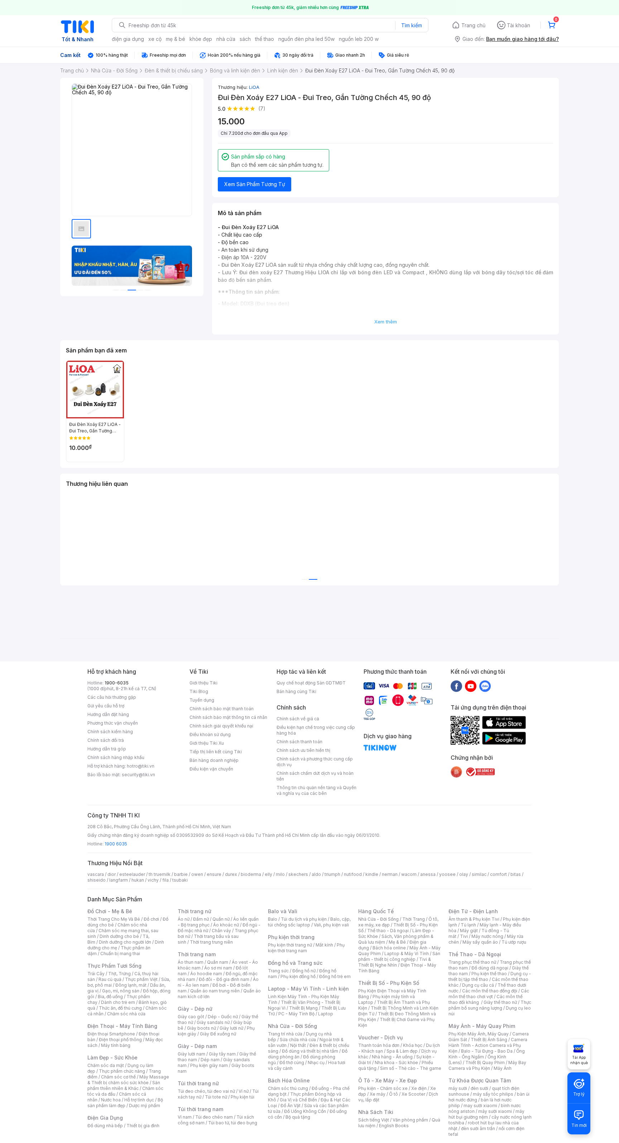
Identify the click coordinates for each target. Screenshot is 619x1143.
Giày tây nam (222, 1054)
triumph (332, 874)
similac (479, 874)
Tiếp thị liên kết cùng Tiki (215, 751)
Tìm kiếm (411, 25)
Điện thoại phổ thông (120, 1039)
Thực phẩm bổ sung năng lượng (489, 1005)
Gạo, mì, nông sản (120, 990)
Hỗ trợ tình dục (139, 1099)
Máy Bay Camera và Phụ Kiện (487, 1065)
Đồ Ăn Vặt (290, 1105)
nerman (390, 874)
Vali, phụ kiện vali (331, 925)
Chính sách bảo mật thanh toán (221, 708)
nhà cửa (225, 39)
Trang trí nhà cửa (285, 1034)
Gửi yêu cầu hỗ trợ (105, 705)
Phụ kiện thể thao (489, 973)
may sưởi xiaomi (480, 1105)
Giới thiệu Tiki (203, 683)
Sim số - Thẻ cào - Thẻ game (410, 1068)
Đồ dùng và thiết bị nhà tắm (310, 1051)
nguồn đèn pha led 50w (306, 39)
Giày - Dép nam (197, 1046)
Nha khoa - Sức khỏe (396, 1062)
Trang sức (278, 970)
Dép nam (210, 1059)
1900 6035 (116, 843)
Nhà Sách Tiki (375, 1112)
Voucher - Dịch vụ (380, 1037)
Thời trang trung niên (211, 942)
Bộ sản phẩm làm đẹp (125, 1102)
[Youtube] (470, 686)
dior (111, 874)
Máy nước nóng (487, 936)
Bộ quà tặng (297, 1117)
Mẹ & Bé (397, 942)
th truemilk (160, 874)
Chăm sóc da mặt (105, 1065)
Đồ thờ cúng (291, 1062)
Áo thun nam (190, 962)
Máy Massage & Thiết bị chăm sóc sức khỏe (128, 1079)
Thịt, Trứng (119, 973)
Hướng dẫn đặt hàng (108, 714)
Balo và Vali (282, 911)
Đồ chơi (151, 919)
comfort (498, 874)
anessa (428, 874)
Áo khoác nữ (226, 925)
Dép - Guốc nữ (223, 1016)
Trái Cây (96, 973)
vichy (153, 880)
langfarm (118, 880)
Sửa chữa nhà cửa (298, 1039)
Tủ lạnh (468, 925)
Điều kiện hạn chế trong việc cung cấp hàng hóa (316, 730)
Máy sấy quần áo (480, 942)
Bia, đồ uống (110, 996)
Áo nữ (183, 919)
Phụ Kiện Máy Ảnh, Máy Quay (478, 1034)
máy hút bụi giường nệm (486, 1114)
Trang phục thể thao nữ (472, 962)
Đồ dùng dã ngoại (489, 968)
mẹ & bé (175, 39)
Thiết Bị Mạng (303, 1008)
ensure (214, 874)
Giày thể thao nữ (500, 1002)
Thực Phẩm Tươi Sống (114, 966)
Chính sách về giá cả (298, 718)
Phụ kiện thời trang (291, 937)
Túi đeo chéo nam (214, 1117)
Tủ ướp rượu (514, 942)
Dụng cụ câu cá (478, 985)
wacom (409, 874)
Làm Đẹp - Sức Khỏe (112, 1057)
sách (245, 39)
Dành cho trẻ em (118, 1002)
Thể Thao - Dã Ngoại (474, 954)
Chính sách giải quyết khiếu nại (221, 726)
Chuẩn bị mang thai (120, 953)
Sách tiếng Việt (373, 1120)
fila (165, 880)
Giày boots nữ (201, 1028)
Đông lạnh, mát (131, 985)
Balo (272, 919)
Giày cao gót (191, 1016)
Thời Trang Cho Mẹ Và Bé (113, 919)
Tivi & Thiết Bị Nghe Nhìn (394, 962)
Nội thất (298, 1045)
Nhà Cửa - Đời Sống (292, 1026)
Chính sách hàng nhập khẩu (115, 757)
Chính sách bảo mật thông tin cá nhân (228, 717)
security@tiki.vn (138, 774)
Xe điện (419, 1088)
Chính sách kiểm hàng (110, 731)
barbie (181, 874)
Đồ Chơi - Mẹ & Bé (109, 911)
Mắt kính (324, 945)
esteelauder (132, 874)
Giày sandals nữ (213, 1022)
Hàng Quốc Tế (376, 911)
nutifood (353, 874)
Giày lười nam (191, 1054)
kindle (371, 874)
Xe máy (377, 1094)
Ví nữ (244, 1091)
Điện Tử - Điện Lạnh (473, 911)
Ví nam (185, 1117)
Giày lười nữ (231, 1028)
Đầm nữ (201, 919)
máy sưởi (457, 1088)
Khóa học (412, 1045)
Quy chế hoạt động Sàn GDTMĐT (311, 683)
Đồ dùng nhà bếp (105, 1125)
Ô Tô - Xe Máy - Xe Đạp (387, 1080)
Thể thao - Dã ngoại (388, 930)
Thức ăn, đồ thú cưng (120, 1008)
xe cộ (155, 39)
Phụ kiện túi (242, 1097)
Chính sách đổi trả (105, 740)
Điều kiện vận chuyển (211, 769)
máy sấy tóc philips (493, 1094)
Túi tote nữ (216, 1097)
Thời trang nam (197, 954)
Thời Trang (413, 919)
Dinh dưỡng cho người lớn (125, 942)
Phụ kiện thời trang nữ (290, 945)
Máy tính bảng (115, 1045)
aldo (316, 874)
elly (268, 874)
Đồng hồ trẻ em (335, 976)
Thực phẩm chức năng (122, 1071)
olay (463, 874)
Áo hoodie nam (206, 973)
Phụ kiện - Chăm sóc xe (383, 1088)
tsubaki (180, 880)
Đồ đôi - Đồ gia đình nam (224, 979)
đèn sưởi (479, 1088)
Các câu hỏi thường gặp (111, 697)
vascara (95, 874)
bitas (515, 874)
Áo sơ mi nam (218, 968)
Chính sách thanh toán (299, 741)
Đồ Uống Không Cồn (305, 1111)
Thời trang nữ (194, 911)
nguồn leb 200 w (359, 39)
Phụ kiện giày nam (209, 1065)
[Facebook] (456, 686)
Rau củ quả (110, 979)
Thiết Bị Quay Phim (485, 1062)
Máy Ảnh (503, 1068)
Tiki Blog (198, 691)
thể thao (264, 39)
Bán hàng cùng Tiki (296, 691)
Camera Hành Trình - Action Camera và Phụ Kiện (487, 1045)
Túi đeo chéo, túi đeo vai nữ (206, 1091)
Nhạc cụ (316, 1062)
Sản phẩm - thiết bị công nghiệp (399, 956)
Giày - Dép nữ (195, 1009)
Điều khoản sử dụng (210, 734)
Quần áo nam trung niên (215, 990)
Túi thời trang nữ (198, 1083)
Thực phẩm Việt (141, 979)
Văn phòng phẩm (410, 1120)
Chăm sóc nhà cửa (126, 1013)
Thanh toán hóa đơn (378, 1045)
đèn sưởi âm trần (478, 1128)
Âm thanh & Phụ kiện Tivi (473, 919)
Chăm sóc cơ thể (118, 1077)
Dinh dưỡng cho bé (119, 936)
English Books (394, 1125)
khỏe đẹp (200, 39)
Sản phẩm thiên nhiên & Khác (123, 1085)
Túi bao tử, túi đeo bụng (232, 1122)
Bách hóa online (389, 947)
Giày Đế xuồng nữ (218, 1034)
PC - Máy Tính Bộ (296, 1013)
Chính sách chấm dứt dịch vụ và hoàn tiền (315, 776)
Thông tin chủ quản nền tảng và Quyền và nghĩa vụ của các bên (316, 790)
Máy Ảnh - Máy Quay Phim (481, 1026)
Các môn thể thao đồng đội (489, 990)
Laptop (325, 1013)
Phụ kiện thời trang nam (306, 947)
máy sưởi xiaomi (495, 1111)
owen (197, 874)
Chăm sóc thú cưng (288, 1088)
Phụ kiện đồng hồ (298, 976)
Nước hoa (111, 1099)
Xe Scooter (413, 1094)
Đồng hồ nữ (304, 970)
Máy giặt (469, 930)
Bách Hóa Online (289, 1080)
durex (231, 874)
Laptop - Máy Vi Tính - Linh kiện (308, 989)
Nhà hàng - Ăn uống (392, 1056)
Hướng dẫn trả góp (106, 748)
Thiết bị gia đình (142, 1125)
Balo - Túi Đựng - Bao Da (487, 1051)
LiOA (254, 87)
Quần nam (217, 962)
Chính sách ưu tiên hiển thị (303, 750)
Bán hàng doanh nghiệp (214, 760)
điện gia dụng (128, 39)
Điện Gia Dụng (105, 1118)
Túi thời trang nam (200, 1109)
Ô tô (393, 1094)
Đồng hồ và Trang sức (295, 963)
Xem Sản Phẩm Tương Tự (254, 184)
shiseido (96, 880)
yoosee (447, 874)
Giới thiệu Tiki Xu (206, 743)
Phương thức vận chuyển (112, 723)
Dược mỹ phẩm (144, 1105)
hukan (137, 880)
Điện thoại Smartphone (111, 1034)
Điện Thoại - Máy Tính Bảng (122, 1026)
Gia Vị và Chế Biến (298, 1099)
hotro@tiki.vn (140, 766)
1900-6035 (117, 683)
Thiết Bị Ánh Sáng (489, 1039)
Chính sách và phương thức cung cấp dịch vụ (315, 761)
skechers (298, 874)
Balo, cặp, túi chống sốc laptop (309, 922)
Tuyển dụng (201, 700)
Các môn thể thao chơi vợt (488, 993)
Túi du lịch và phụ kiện (304, 919)
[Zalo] (485, 686)
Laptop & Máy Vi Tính (406, 953)
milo (280, 874)
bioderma (251, 874)
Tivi (464, 936)
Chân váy (221, 930)
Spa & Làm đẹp (402, 1051)
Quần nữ (221, 919)
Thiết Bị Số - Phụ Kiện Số (388, 983)
